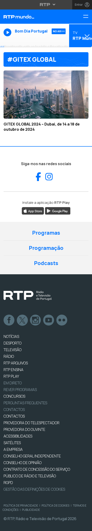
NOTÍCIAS (11, 336)
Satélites (12, 442)
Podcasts (46, 263)
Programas (46, 232)
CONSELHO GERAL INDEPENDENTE (32, 456)
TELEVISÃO (12, 349)
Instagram (35, 320)
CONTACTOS (14, 416)
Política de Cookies (55, 505)
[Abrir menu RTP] (46, 4)
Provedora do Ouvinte (24, 429)
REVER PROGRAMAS (20, 389)
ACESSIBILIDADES (18, 436)
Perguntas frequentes (25, 402)
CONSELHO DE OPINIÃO (23, 462)
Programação (46, 248)
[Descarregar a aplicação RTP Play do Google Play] (58, 210)
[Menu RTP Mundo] (87, 16)
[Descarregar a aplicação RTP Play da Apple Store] (33, 210)
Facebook (9, 320)
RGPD (8, 482)
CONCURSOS (14, 396)
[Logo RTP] (28, 295)
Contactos (14, 409)
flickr (62, 320)
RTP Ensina (13, 369)
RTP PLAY (11, 376)
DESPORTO (12, 343)
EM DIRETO (13, 383)
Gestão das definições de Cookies (34, 489)
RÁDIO (9, 356)
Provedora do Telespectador (31, 422)
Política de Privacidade (21, 505)
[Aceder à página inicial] (30, 16)
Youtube (48, 320)
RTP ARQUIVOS (16, 363)
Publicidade (31, 510)
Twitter (22, 320)
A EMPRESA (13, 449)
